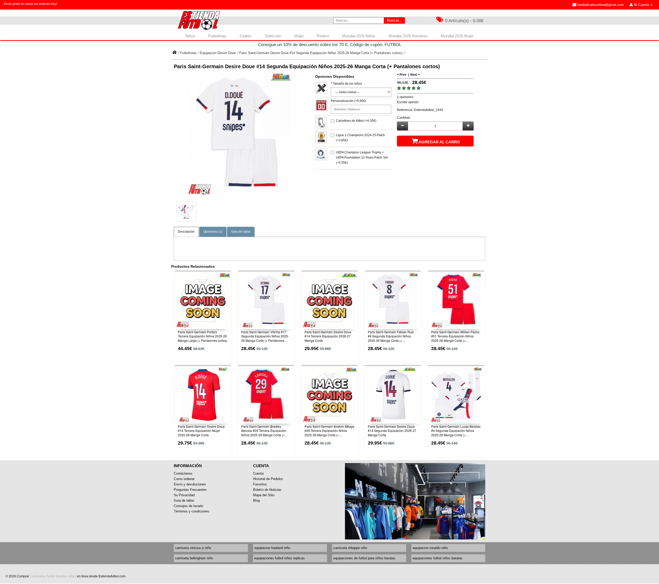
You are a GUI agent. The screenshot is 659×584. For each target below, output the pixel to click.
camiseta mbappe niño (350, 548)
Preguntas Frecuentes (190, 490)
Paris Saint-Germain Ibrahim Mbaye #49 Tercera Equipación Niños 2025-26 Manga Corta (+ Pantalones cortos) (329, 430)
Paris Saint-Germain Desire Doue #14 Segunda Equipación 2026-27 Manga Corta (392, 430)
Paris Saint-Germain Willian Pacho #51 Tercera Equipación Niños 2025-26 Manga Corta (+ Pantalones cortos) (455, 336)
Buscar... (394, 20)
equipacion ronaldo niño (430, 548)
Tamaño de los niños (347, 83)
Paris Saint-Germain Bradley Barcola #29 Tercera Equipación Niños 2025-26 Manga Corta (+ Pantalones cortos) (263, 430)
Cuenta (258, 473)
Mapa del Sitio (263, 495)
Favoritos (260, 484)
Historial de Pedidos (268, 479)
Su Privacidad (184, 495)
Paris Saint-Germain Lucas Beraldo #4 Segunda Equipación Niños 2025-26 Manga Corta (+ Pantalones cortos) (456, 430)
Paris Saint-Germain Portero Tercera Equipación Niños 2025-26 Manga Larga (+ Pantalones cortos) (202, 336)
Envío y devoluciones (190, 484)
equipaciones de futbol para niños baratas (364, 558)
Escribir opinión (408, 102)
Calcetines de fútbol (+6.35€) (356, 121)
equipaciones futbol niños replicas (279, 558)
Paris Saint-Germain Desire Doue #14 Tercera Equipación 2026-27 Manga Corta (328, 336)
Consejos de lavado (188, 506)
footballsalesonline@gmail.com (600, 5)
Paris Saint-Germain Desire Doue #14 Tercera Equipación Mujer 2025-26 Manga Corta (201, 430)
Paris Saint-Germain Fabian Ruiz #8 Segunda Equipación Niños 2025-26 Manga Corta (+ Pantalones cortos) (391, 336)
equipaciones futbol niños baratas (438, 558)
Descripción (186, 231)
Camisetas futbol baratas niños (53, 576)
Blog (256, 500)
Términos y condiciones (191, 511)
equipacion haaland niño (272, 548)
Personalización (342, 101)
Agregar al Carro (439, 142)
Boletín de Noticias (267, 490)
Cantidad (403, 117)
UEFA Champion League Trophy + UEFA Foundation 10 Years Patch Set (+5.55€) (362, 157)
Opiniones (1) (212, 231)
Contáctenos (183, 473)
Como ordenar (184, 479)
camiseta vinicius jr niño (193, 548)
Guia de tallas (240, 231)
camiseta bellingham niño (194, 558)
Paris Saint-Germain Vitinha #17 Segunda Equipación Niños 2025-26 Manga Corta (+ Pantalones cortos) (265, 336)
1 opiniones (405, 97)
